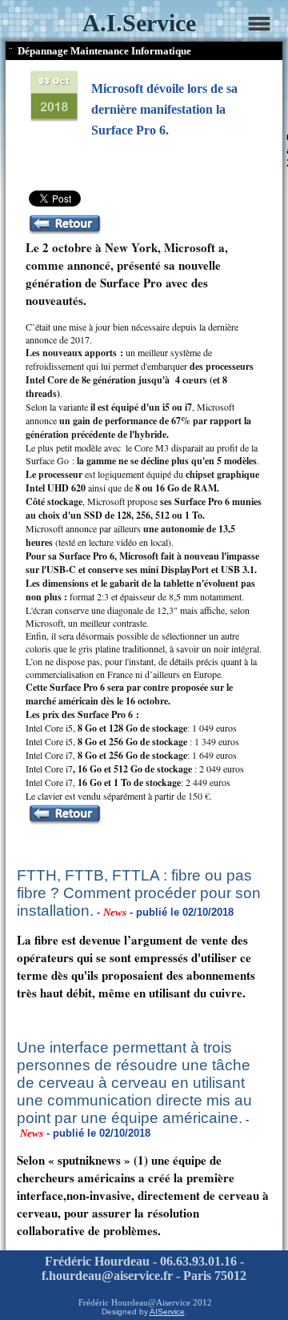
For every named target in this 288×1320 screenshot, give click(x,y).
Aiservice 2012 (184, 1302)
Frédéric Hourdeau (113, 1302)
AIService (167, 1311)
